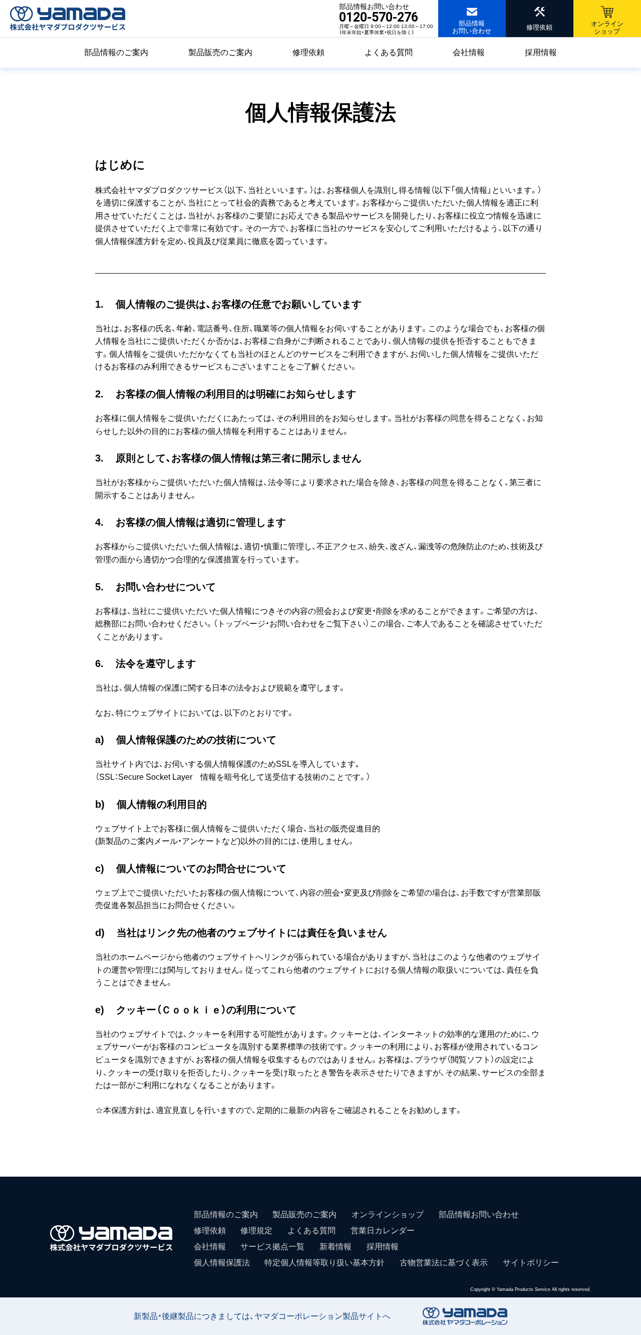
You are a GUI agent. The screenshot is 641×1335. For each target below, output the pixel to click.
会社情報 (469, 52)
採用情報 (541, 52)
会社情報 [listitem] (210, 1246)
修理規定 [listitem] (256, 1230)
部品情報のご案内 (116, 52)
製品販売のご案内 (220, 52)
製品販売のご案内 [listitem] (304, 1214)
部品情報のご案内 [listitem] (226, 1214)
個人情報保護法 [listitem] (222, 1262)
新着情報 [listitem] (335, 1246)
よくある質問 (389, 52)
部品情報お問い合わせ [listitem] (479, 1214)
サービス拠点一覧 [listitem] (272, 1246)
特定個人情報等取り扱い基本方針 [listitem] (324, 1262)
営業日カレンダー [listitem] (383, 1230)
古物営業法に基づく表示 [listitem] (444, 1262)
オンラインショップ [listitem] (388, 1214)
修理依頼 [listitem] (210, 1230)
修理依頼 (308, 52)
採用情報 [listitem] (383, 1246)
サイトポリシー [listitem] (531, 1262)
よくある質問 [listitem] (311, 1230)
